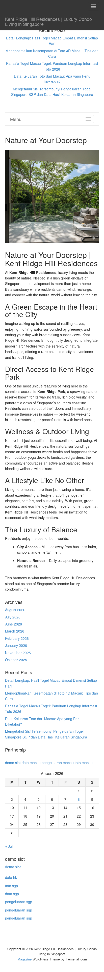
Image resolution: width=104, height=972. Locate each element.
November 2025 (18, 652)
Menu (15, 119)
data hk (11, 877)
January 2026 (16, 645)
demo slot (13, 762)
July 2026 (12, 616)
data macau (31, 762)
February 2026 (17, 638)
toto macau (84, 762)
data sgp (12, 893)
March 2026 (14, 631)
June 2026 (13, 623)
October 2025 (16, 659)
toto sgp (11, 885)
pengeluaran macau (58, 762)
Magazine (24, 959)
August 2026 (15, 609)
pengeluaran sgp (18, 901)
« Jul (9, 846)
